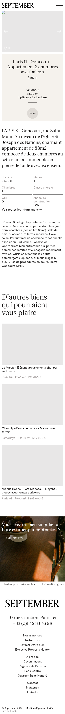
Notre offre (32, 640)
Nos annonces (32, 635)
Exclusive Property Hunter (32, 649)
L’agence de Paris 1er (32, 666)
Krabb (13, 710)
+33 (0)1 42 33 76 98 (32, 623)
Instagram (32, 687)
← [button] (6, 31)
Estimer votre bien (32, 644)
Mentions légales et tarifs (39, 708)
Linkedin (32, 692)
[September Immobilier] (18, 5)
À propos (32, 656)
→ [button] (59, 31)
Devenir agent (32, 661)
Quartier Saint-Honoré (32, 675)
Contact (32, 682)
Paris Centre (32, 670)
